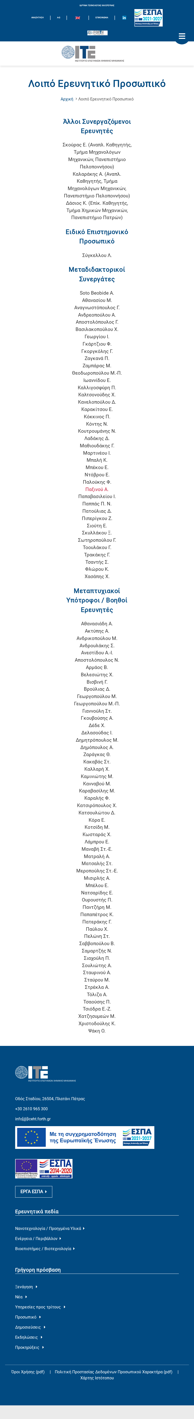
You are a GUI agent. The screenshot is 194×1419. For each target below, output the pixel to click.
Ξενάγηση (24, 1286)
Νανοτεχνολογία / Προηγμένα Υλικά (48, 1228)
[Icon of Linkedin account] (124, 18)
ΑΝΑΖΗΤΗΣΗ (37, 17)
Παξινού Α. (97, 489)
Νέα (19, 1297)
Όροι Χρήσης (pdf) (28, 1372)
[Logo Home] (97, 53)
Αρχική (67, 99)
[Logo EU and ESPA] (148, 18)
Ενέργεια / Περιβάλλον (36, 1238)
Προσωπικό (26, 1317)
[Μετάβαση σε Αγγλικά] (78, 18)
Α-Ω (58, 17)
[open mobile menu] (182, 36)
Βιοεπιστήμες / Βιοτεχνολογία (43, 1248)
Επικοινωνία (101, 17)
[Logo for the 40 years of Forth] (97, 33)
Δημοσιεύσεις (28, 1327)
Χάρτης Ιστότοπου (97, 1378)
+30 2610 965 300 (31, 1108)
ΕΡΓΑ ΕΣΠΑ (31, 1191)
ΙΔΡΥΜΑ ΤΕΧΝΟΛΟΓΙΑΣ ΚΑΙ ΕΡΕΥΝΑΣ (97, 5)
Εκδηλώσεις (27, 1337)
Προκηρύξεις (27, 1347)
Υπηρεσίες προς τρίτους (38, 1307)
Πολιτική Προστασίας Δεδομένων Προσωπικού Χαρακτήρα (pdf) (114, 1372)
